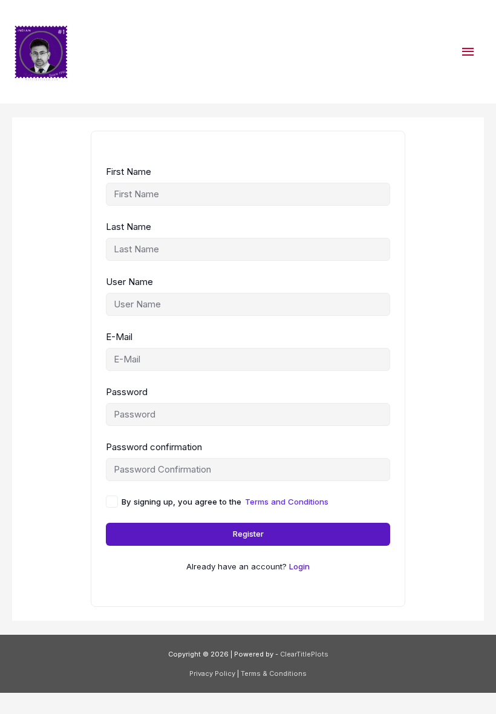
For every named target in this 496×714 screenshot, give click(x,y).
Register (248, 534)
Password (127, 392)
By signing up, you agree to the (225, 501)
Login (299, 566)
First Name (128, 171)
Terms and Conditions (286, 501)
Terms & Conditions (274, 673)
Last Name (128, 226)
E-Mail (119, 336)
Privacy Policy (213, 673)
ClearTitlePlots (304, 654)
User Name (129, 281)
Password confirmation (154, 447)
